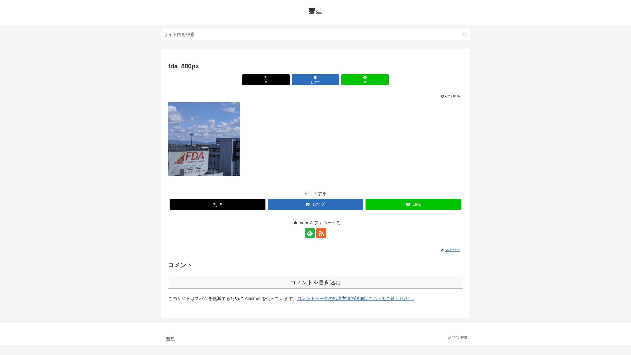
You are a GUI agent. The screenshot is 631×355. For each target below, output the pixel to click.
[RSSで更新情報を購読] (321, 233)
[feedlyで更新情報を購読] (310, 233)
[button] (465, 34)
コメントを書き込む (315, 282)
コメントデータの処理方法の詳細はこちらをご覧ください (355, 298)
